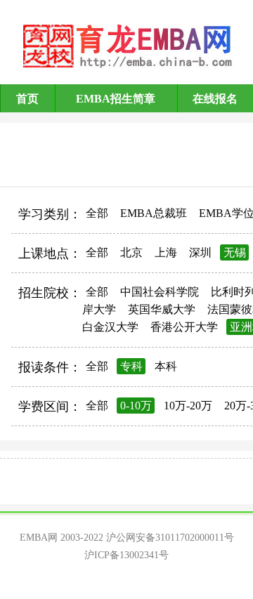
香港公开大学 (184, 327)
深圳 (200, 252)
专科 (131, 366)
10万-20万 (188, 406)
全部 (97, 213)
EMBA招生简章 (115, 99)
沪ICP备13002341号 (126, 555)
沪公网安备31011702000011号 (170, 537)
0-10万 (136, 406)
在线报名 (215, 99)
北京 (131, 252)
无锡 (234, 252)
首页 (27, 99)
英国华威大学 (161, 309)
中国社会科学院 (159, 292)
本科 (166, 366)
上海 (166, 252)
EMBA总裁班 (153, 213)
